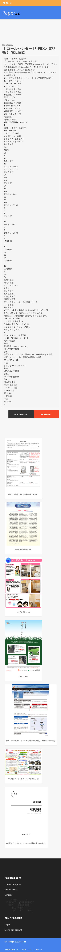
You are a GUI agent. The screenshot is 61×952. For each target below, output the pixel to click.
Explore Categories (12, 884)
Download (22, 414)
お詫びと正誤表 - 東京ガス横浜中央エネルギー (23, 494)
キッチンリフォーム (23, 612)
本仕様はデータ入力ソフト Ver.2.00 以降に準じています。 (26, 843)
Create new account (13, 929)
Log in (7, 924)
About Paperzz (10, 889)
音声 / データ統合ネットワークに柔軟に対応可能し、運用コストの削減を (30, 741)
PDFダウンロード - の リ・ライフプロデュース (23, 779)
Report (47, 414)
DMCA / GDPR (26, 949)
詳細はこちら (23, 676)
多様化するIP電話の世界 (23, 549)
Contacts (8, 894)
